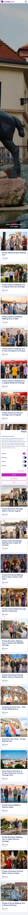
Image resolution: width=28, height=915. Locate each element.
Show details (21, 470)
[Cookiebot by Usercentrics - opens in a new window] (21, 432)
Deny (14, 482)
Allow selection (14, 478)
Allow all (14, 474)
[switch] (25, 457)
